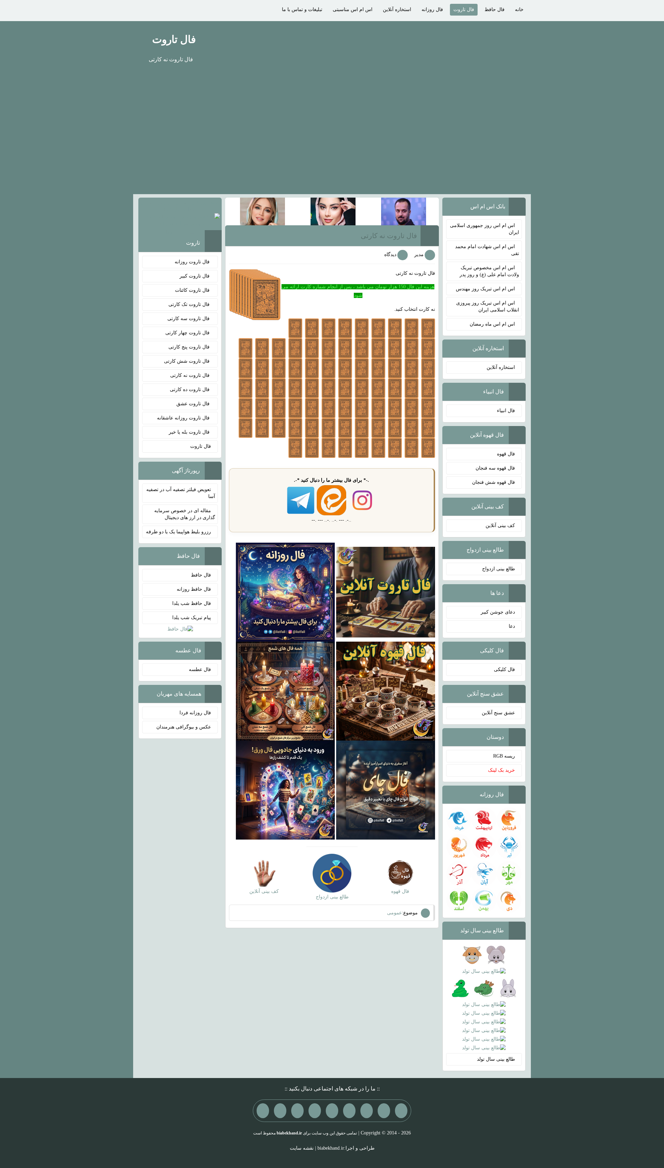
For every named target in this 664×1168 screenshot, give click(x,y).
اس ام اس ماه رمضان (492, 324)
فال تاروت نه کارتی (389, 235)
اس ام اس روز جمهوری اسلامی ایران (484, 229)
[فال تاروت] (385, 591)
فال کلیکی (504, 669)
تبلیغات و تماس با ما (302, 9)
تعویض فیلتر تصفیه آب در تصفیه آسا (180, 493)
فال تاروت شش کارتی (187, 361)
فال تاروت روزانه (193, 261)
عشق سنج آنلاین (498, 712)
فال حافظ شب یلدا (191, 603)
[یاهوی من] (401, 1110)
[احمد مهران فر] (403, 211)
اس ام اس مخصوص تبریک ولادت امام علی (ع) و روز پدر (489, 271)
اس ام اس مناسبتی (352, 9)
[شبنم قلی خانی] (262, 211)
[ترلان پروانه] (333, 211)
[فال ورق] (285, 789)
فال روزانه (432, 9)
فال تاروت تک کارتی (189, 304)
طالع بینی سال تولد (496, 1059)
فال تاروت (463, 9)
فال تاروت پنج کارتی (189, 347)
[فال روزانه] (285, 591)
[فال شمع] (285, 690)
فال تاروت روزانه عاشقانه (184, 417)
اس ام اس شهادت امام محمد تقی (487, 250)
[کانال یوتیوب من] (280, 1110)
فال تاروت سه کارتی (189, 318)
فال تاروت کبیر (195, 276)
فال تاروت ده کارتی (190, 389)
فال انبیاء (506, 410)
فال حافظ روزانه (194, 589)
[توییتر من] (314, 1110)
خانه (519, 9)
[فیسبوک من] (366, 1110)
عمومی (394, 912)
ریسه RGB (504, 756)
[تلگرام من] (384, 1110)
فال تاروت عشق (193, 403)
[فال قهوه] (385, 690)
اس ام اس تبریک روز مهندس (485, 288)
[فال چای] (385, 789)
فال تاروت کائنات (193, 290)
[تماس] (332, 1110)
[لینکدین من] (263, 1110)
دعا (512, 626)
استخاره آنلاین (397, 9)
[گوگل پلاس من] (297, 1110)
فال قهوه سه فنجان (495, 468)
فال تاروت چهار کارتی (188, 332)
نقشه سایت (302, 1148)
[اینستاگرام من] (349, 1110)
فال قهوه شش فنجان (493, 482)
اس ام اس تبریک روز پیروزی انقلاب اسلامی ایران (487, 306)
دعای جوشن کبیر (498, 612)
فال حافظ (495, 9)
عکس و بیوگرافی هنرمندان (183, 727)
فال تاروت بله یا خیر (190, 432)
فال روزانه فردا (195, 712)
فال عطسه (200, 669)
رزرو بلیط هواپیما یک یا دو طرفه (178, 531)
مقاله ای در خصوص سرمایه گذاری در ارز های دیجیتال (184, 514)
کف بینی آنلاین (500, 525)
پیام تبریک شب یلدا (191, 617)
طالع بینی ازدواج (498, 568)
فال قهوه (506, 453)
